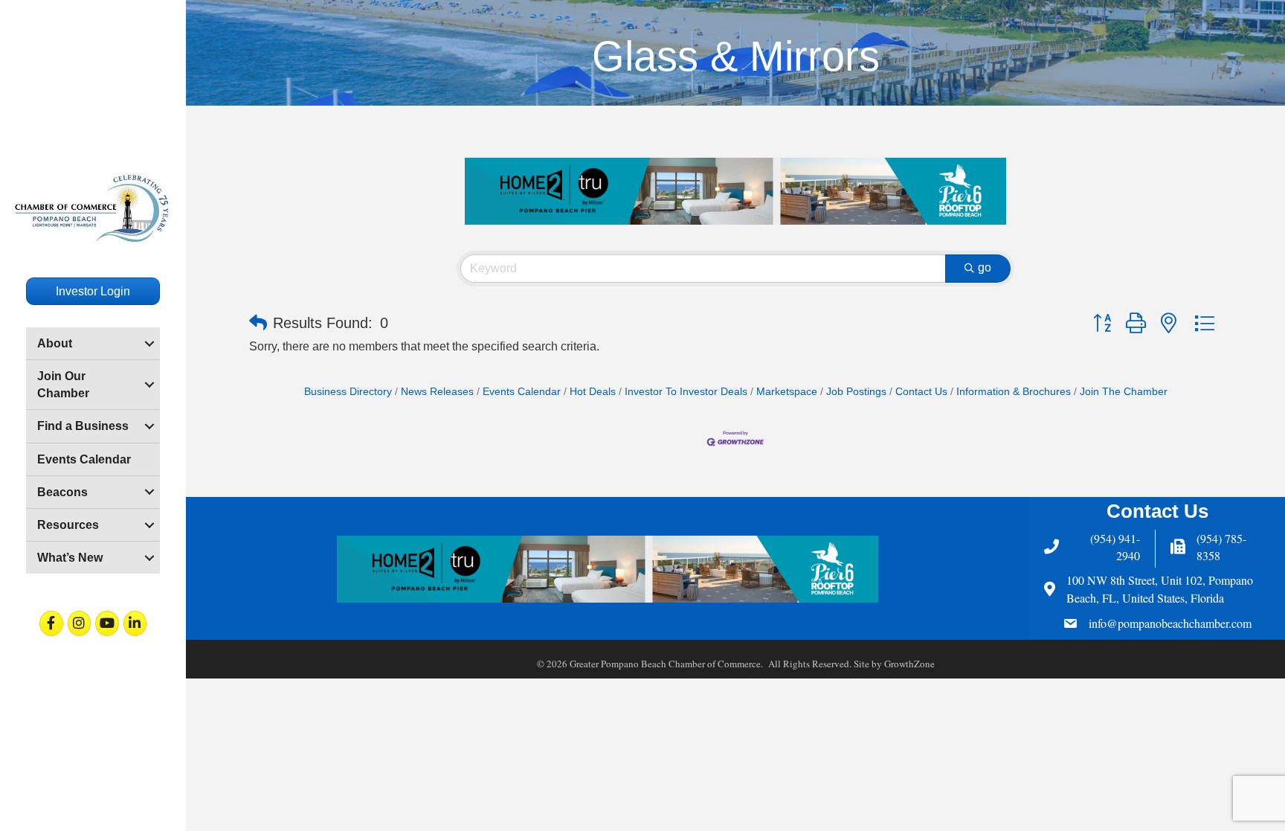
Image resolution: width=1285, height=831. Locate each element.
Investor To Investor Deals (686, 391)
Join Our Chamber (63, 385)
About (54, 343)
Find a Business (83, 426)
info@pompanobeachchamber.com (1170, 623)
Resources (68, 525)
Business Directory (348, 391)
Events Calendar (84, 459)
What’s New (70, 557)
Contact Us (921, 391)
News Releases (437, 391)
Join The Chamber (1124, 391)
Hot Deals (593, 391)
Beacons (62, 492)
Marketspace (786, 391)
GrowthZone (909, 663)
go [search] (984, 267)
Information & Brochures (1013, 391)
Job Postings (856, 391)
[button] (258, 322)
